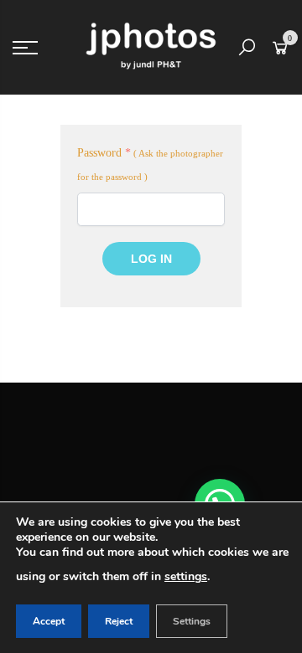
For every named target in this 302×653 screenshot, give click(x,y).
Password (104, 153)
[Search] (246, 47)
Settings (192, 621)
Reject (119, 621)
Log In (151, 258)
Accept (49, 621)
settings (185, 576)
